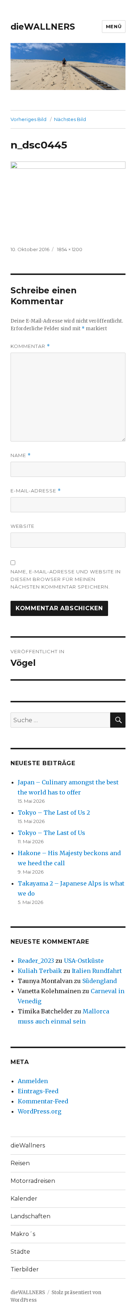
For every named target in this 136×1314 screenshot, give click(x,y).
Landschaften (30, 1216)
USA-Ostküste (84, 960)
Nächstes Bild (70, 119)
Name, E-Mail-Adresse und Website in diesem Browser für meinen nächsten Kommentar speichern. (66, 579)
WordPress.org (39, 1111)
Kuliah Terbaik (40, 970)
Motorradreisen (33, 1180)
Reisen (20, 1163)
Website (22, 526)
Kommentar (30, 346)
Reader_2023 (36, 960)
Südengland (99, 981)
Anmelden (33, 1081)
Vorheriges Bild (28, 119)
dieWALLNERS (43, 27)
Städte (20, 1251)
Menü (113, 26)
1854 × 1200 (69, 249)
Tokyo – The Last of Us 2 (54, 812)
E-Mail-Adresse (36, 491)
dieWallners (28, 1145)
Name (21, 455)
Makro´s (23, 1234)
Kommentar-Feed (43, 1101)
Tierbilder (25, 1269)
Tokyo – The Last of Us (51, 832)
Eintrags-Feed (38, 1091)
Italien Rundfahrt (97, 970)
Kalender (24, 1198)
